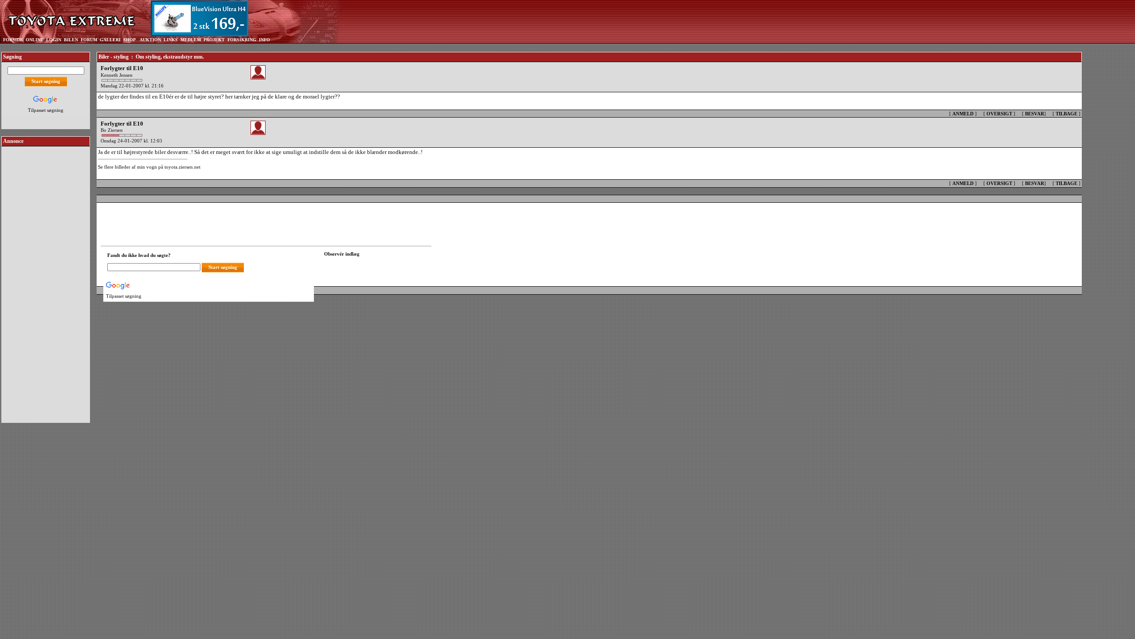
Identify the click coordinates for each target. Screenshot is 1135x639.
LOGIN (53, 39)
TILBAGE (1066, 113)
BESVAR (1034, 113)
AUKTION (150, 39)
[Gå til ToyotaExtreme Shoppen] (286, 18)
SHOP (129, 39)
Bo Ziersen (112, 130)
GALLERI (110, 39)
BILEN (71, 39)
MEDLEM (190, 39)
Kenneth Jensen (117, 75)
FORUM (89, 39)
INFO (264, 39)
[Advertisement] (45, 281)
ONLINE (34, 39)
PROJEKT (214, 39)
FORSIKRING (241, 39)
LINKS (171, 39)
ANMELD (963, 113)
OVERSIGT (999, 113)
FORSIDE (13, 39)
